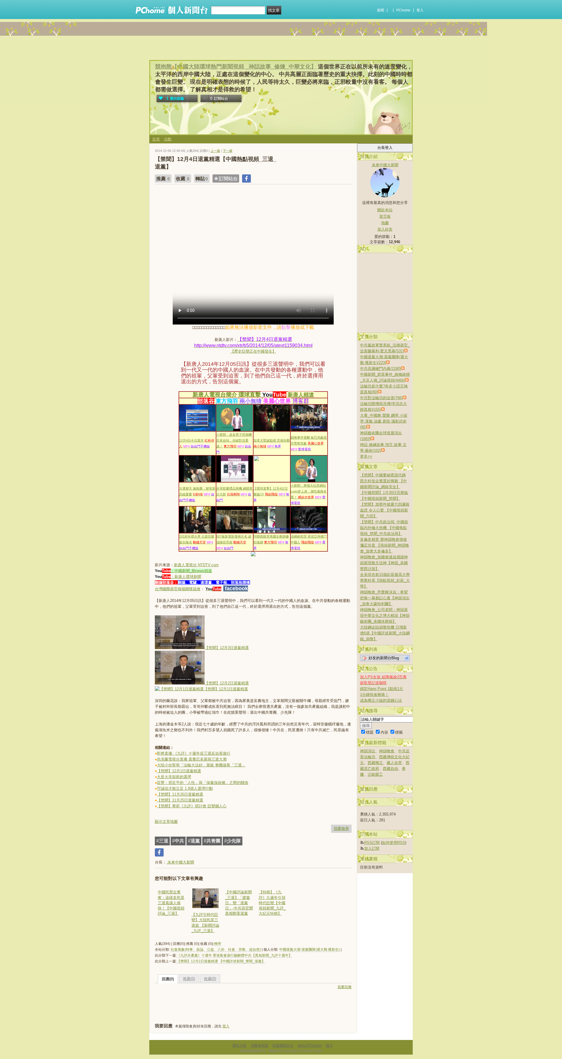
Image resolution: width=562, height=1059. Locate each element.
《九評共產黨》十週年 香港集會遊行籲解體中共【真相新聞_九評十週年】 (234, 955)
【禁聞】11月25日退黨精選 (180, 800)
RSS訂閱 (372, 842)
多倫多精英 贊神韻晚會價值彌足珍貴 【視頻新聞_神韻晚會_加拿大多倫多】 (384, 545)
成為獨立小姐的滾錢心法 (381, 700)
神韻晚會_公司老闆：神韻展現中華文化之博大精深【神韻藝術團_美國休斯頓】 (384, 615)
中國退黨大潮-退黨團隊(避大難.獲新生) (309, 950)
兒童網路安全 (282, 1045)
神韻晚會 (386, 751)
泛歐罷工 (375, 774)
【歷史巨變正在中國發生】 (253, 351)
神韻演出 (367, 751)
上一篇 (215, 150)
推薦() (189, 978)
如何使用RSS (393, 842)
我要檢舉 (341, 828)
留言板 (385, 216)
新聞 (380, 10)
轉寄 (217, 944)
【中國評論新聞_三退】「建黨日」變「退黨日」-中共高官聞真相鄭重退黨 (239, 903)
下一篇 (227, 150)
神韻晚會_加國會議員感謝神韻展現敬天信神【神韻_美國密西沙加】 (384, 563)
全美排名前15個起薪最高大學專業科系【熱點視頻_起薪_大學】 (385, 580)
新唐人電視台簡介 (215, 395)
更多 (366, 456)
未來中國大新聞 (180, 862)
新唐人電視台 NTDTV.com (196, 565)
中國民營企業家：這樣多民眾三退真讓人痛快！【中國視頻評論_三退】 (171, 903)
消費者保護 (259, 1045)
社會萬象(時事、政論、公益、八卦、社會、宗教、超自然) (216, 950)
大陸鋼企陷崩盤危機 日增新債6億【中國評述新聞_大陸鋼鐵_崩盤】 (385, 633)
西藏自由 (390, 768)
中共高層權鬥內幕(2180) (380, 368)
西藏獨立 (375, 763)
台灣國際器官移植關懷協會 (178, 589)
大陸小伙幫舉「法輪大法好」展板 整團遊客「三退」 (201, 765)
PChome (403, 10)
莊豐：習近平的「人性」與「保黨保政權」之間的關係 (202, 782)
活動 (168, 139)
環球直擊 (250, 395)
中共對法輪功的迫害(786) (381, 398)
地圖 (385, 223)
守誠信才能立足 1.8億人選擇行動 (185, 788)
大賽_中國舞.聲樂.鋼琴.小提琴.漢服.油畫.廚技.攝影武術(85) (383, 421)
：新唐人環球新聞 (186, 576)
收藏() (210, 978)
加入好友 (385, 229)
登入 (420, 10)
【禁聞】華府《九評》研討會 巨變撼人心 (192, 806)
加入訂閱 (371, 848)
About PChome (309, 1045)
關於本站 (385, 210)
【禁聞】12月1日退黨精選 (179, 771)
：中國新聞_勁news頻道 (191, 571)
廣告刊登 (239, 1045)
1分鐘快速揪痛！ (374, 694)
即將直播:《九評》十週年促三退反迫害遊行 (193, 753)
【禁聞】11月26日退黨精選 (180, 794)
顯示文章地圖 (166, 821)
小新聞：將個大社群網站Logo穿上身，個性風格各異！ (309, 491)
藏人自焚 (394, 763)
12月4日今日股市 (191, 440)
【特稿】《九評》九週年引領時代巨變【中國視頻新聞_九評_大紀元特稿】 (272, 903)
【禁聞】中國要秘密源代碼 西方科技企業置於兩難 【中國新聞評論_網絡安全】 (383, 481)
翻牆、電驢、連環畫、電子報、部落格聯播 (214, 582)
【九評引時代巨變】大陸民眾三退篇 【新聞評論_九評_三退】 (205, 922)
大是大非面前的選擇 (174, 777)
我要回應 (344, 987)
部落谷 (206, 401)
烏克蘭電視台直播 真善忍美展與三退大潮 (192, 759)
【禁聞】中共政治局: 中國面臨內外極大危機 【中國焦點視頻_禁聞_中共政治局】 (384, 528)
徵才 (329, 1045)
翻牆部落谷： (166, 582)
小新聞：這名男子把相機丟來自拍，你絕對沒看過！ (234, 440)
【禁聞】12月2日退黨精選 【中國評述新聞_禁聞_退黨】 (221, 961)
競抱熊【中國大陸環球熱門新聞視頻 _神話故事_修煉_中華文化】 (235, 66)
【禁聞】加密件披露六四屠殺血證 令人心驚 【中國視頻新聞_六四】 (384, 510)
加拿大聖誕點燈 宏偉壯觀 (271, 440)
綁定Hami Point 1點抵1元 (381, 688)
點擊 (286, 327)
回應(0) (168, 979)
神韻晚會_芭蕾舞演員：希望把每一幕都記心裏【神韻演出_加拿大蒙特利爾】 (384, 598)
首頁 (156, 139)
